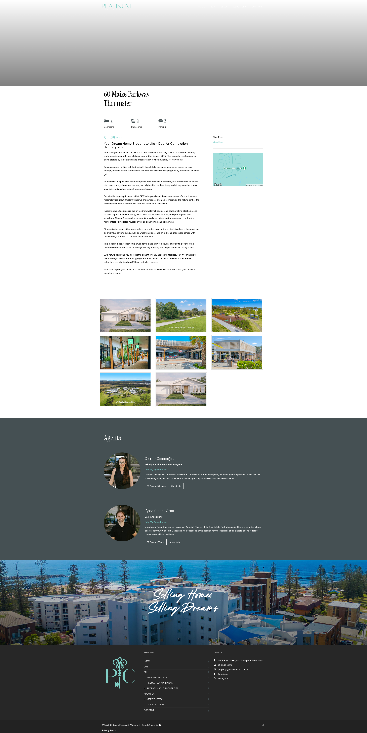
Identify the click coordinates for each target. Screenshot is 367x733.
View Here (218, 142)
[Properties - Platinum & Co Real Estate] (127, 316)
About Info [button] (176, 486)
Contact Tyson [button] (156, 542)
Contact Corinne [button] (157, 486)
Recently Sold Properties (162, 688)
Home (201, 6)
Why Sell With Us (157, 677)
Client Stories (155, 704)
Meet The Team (155, 699)
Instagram (222, 678)
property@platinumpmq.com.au (233, 669)
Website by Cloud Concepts (144, 725)
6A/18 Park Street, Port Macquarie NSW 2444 (240, 660)
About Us (149, 693)
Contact (257, 6)
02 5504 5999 (225, 665)
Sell (146, 672)
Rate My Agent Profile (156, 469)
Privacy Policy (109, 730)
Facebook (222, 674)
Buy (213, 6)
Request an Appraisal (160, 683)
